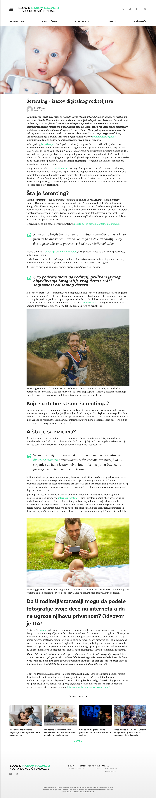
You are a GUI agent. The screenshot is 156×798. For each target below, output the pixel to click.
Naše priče (140, 21)
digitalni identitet (59, 168)
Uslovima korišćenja (72, 792)
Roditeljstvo (83, 21)
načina (42, 630)
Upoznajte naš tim (74, 769)
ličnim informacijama (103, 136)
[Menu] (11, 9)
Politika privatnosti (111, 769)
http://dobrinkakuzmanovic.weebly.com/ (88, 687)
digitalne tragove (45, 460)
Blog (98, 769)
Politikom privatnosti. (87, 792)
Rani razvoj (16, 21)
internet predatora (67, 497)
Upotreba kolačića (110, 772)
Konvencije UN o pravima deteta (60, 251)
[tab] (74, 741)
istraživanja (47, 144)
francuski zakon (90, 302)
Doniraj (82, 769)
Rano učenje (49, 21)
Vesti (112, 21)
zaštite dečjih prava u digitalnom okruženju (97, 223)
